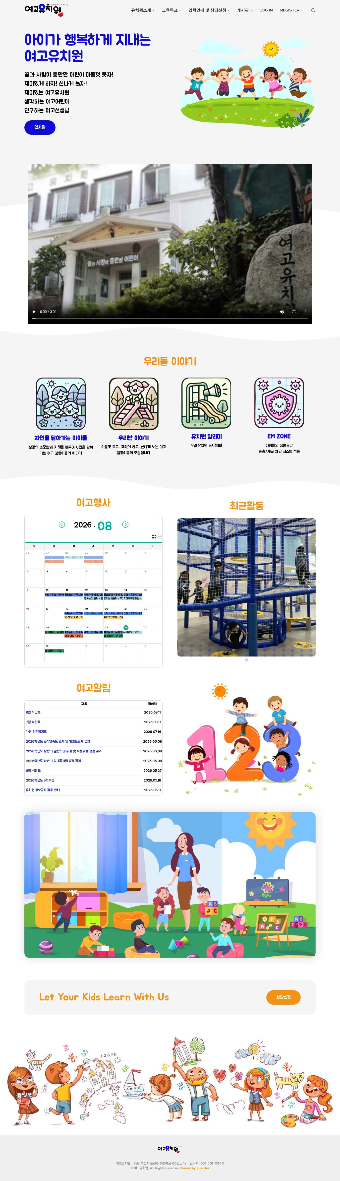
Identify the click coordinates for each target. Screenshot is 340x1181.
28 (66, 552)
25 (67, 627)
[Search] (313, 10)
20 (106, 608)
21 (125, 608)
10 (47, 590)
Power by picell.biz (195, 1168)
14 (125, 590)
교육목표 (170, 10)
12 (86, 590)
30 (106, 552)
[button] (183, 587)
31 (126, 552)
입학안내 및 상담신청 (207, 10)
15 (145, 590)
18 (67, 608)
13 (106, 590)
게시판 (243, 10)
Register (289, 10)
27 (47, 552)
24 (47, 627)
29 (86, 552)
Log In (266, 10)
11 (67, 590)
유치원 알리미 (206, 437)
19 (86, 608)
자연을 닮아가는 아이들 (61, 438)
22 (145, 608)
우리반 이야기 (133, 438)
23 (27, 627)
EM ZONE (279, 437)
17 (47, 608)
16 (27, 608)
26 (27, 552)
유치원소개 (141, 10)
